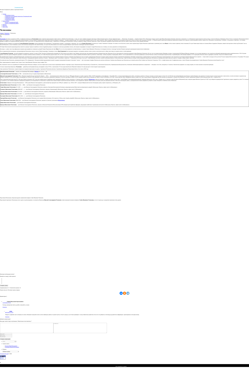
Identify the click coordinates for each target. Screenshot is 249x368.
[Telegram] (127, 293)
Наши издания (6, 21)
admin (10, 311)
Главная (4, 14)
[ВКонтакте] (121, 293)
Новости (4, 24)
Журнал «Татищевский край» (11, 22)
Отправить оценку (4, 285)
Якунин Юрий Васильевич (11, 345)
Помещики (7, 33)
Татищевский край (19, 7)
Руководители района (10, 19)
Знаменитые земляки (9, 17)
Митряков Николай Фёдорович (12, 347)
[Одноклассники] (124, 293)
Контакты (5, 25)
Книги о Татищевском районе (11, 23)
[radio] (126, 278)
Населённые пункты (9, 15)
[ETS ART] (130, 366)
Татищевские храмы (9, 18)
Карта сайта (5, 26)
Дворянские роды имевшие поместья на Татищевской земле (18, 16)
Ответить (5, 307)
